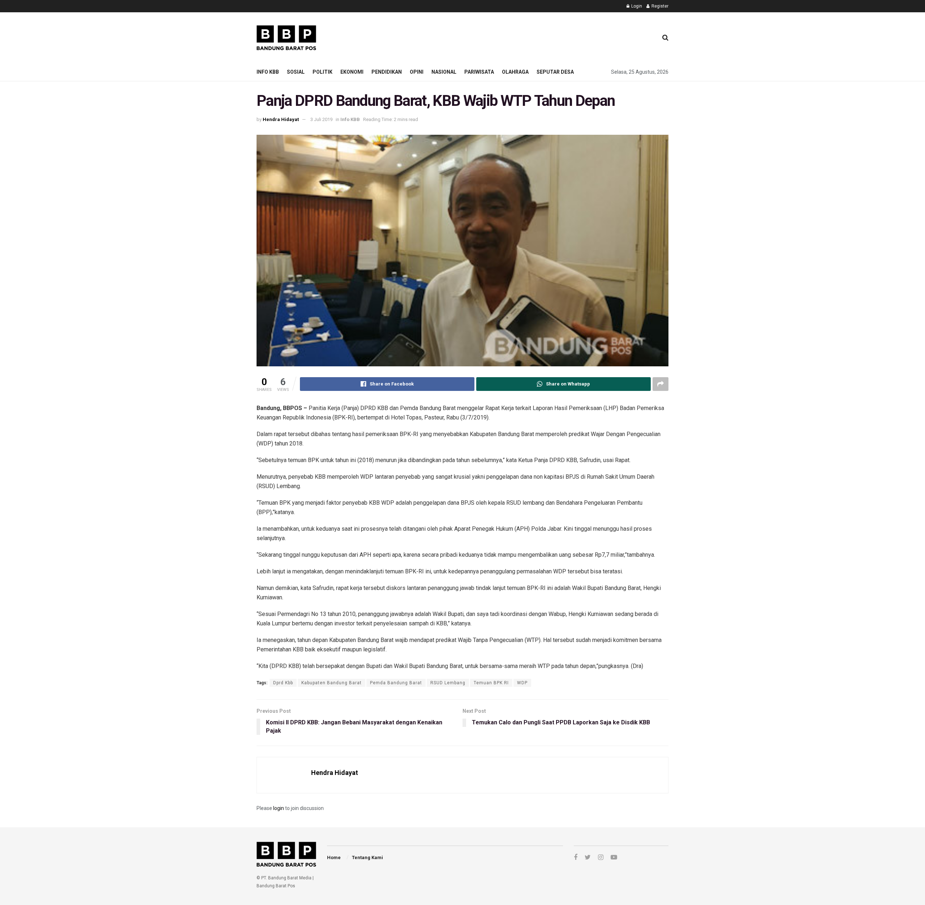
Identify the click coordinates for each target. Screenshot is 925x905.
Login (636, 6)
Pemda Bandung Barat (396, 682)
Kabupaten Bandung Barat (331, 682)
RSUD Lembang (447, 682)
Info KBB (268, 72)
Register (659, 6)
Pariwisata (479, 72)
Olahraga (515, 72)
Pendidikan (386, 72)
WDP (522, 682)
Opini (416, 72)
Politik (322, 72)
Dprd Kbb (283, 682)
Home (334, 857)
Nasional (443, 72)
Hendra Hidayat (281, 119)
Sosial (296, 72)
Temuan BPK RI (491, 682)
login (278, 808)
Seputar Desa (555, 72)
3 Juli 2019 (321, 119)
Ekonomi (351, 72)
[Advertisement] (520, 36)
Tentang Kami (367, 857)
